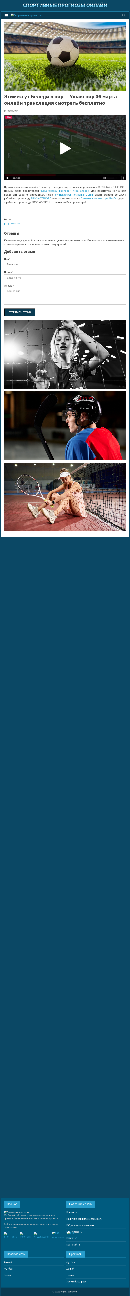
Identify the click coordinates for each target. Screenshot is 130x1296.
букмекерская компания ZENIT (74, 195)
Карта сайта (73, 1245)
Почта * (8, 272)
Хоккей (8, 1262)
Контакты (71, 1212)
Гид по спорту (74, 1232)
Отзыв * (9, 286)
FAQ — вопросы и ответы (80, 1225)
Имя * (7, 259)
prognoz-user (12, 223)
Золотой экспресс (76, 1281)
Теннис (8, 1275)
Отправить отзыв (20, 312)
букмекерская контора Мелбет (99, 198)
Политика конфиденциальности (84, 1219)
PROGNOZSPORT (41, 198)
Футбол (8, 1269)
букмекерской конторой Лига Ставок (64, 191)
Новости (71, 1238)
